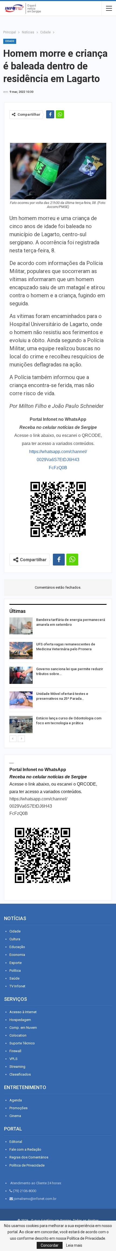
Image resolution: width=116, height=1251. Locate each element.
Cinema (15, 1116)
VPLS (13, 1059)
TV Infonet (17, 986)
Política (15, 971)
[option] (58, 676)
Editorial (15, 1142)
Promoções (18, 1108)
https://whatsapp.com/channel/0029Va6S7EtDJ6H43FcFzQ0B (58, 459)
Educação (17, 947)
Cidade (9, 41)
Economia (17, 955)
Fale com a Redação (25, 1149)
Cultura (14, 939)
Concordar (50, 1245)
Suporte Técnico (22, 1043)
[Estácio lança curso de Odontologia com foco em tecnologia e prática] (21, 724)
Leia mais (74, 1245)
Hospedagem (20, 1020)
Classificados (20, 1074)
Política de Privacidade (27, 1165)
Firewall (15, 1051)
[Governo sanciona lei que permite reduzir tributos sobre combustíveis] (21, 675)
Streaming (17, 1067)
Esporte (15, 963)
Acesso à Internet (23, 1012)
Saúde (14, 978)
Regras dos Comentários (28, 1157)
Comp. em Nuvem (23, 1028)
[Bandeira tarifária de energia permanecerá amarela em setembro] (21, 626)
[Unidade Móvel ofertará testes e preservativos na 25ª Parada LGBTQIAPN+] (21, 700)
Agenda (15, 1100)
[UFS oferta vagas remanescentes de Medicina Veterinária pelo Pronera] (21, 650)
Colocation (17, 1035)
